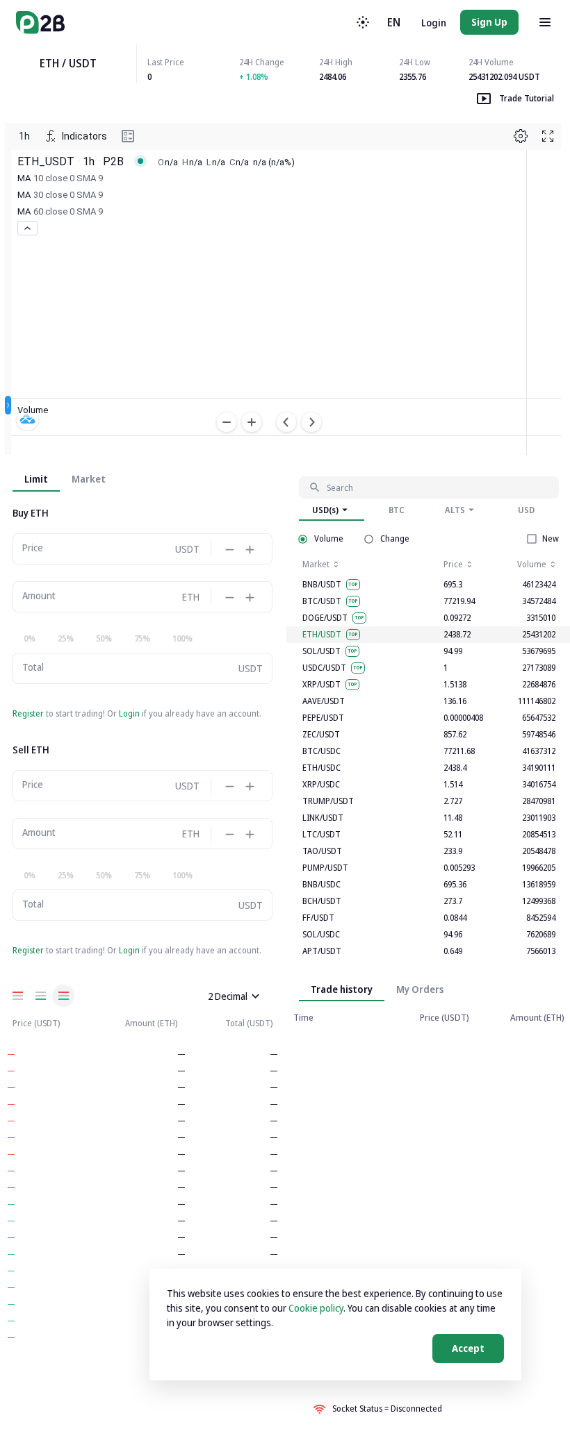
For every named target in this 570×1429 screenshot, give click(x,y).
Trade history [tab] (342, 989)
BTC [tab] (397, 510)
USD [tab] (526, 510)
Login (433, 22)
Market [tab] (89, 478)
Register (28, 713)
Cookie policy (315, 1307)
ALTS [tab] (455, 510)
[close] (255, 996)
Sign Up (489, 21)
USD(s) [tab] (325, 510)
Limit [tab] (36, 478)
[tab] (419, 988)
